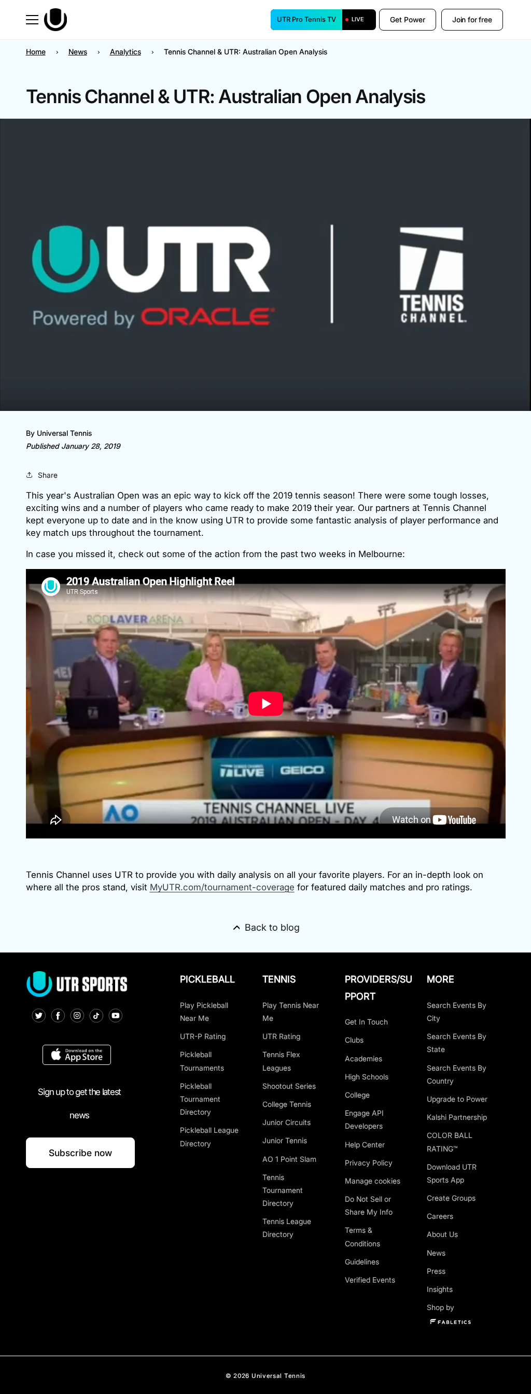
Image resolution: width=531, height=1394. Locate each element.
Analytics (125, 51)
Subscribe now (80, 1152)
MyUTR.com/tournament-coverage (222, 887)
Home (36, 51)
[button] (32, 19)
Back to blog (272, 927)
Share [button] (48, 475)
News (77, 51)
